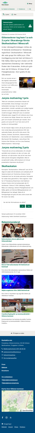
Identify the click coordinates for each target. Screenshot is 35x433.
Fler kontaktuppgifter (10, 358)
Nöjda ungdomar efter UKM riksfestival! (15, 290)
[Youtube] (11, 418)
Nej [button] (29, 206)
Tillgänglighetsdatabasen (10, 380)
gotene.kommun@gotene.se (12, 352)
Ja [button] (22, 206)
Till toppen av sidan (18, 333)
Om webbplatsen (7, 377)
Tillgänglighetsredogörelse (10, 383)
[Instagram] (7, 418)
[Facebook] (3, 418)
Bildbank (4, 367)
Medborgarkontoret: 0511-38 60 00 (14, 349)
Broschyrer (5, 370)
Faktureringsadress (9, 355)
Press (3, 364)
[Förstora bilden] (27, 87)
